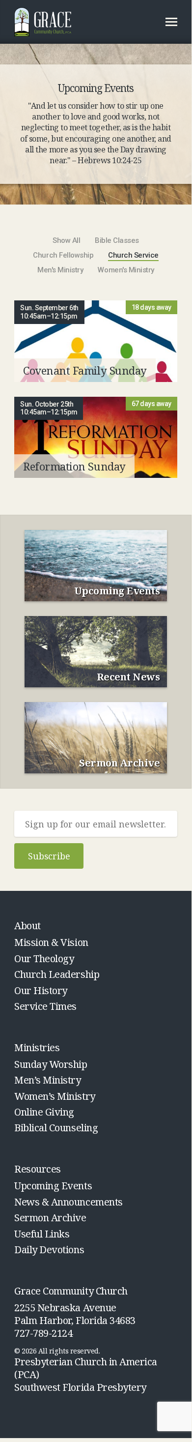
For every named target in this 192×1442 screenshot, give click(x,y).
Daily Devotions (49, 1249)
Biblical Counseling (56, 1127)
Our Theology (44, 958)
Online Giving (44, 1111)
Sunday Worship (50, 1064)
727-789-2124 (43, 1333)
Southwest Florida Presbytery (80, 1387)
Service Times (45, 1006)
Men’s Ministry (47, 1080)
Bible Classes (117, 240)
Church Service (133, 255)
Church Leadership (56, 974)
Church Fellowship (63, 255)
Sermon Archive (50, 1217)
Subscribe (49, 856)
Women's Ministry (126, 270)
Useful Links (41, 1233)
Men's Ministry (60, 270)
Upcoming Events (53, 1185)
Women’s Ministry (54, 1096)
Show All (66, 240)
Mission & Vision (51, 942)
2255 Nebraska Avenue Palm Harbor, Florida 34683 (75, 1314)
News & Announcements (68, 1201)
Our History (40, 990)
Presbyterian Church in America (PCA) (85, 1368)
